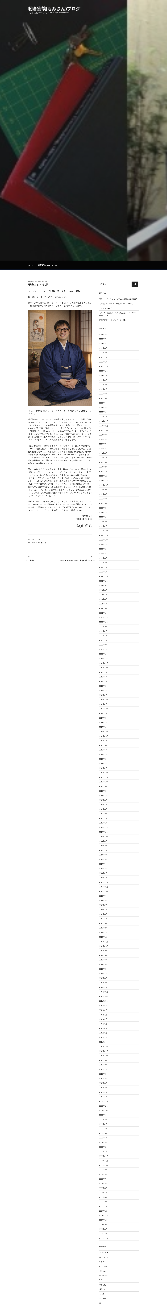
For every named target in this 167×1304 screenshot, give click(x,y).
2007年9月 (103, 1225)
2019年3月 (103, 686)
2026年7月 (103, 339)
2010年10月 (103, 1056)
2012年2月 (103, 983)
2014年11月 (103, 832)
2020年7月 (103, 631)
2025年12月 (103, 366)
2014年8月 (103, 846)
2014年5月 (103, 859)
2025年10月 (103, 376)
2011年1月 (103, 1042)
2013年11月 (103, 887)
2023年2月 (103, 522)
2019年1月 (103, 695)
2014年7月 (103, 850)
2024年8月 (103, 439)
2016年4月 (103, 754)
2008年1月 (103, 1206)
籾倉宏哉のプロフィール (47, 265)
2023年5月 (103, 508)
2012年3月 (103, 978)
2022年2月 (103, 567)
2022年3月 (103, 563)
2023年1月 (103, 526)
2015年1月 (103, 823)
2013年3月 (103, 923)
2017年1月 (103, 727)
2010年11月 (103, 1051)
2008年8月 (103, 1174)
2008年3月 (103, 1197)
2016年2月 (103, 764)
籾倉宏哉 (44, 281)
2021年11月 (103, 581)
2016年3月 (103, 759)
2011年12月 (103, 992)
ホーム (30, 265)
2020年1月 (103, 654)
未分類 (101, 1294)
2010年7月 (103, 1069)
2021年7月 (103, 595)
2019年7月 (103, 672)
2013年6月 (103, 910)
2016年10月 (103, 736)
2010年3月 (103, 1088)
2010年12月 (103, 1047)
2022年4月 (103, 558)
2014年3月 (103, 868)
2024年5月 (103, 453)
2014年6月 (103, 855)
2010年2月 (103, 1092)
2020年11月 (103, 622)
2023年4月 (103, 512)
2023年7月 (103, 499)
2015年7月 (103, 795)
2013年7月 (103, 905)
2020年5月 (103, 636)
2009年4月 (103, 1138)
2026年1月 (103, 362)
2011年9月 (103, 1005)
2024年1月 (103, 471)
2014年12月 (103, 827)
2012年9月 (103, 951)
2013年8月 (103, 900)
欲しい (101, 1303)
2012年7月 (103, 960)
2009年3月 (103, 1142)
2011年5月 (103, 1024)
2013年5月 (103, 914)
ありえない (103, 1257)
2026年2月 (103, 357)
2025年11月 (103, 371)
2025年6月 (103, 394)
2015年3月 (103, 814)
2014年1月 (103, 878)
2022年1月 (103, 572)
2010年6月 (103, 1074)
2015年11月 (103, 777)
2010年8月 (103, 1065)
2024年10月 (103, 430)
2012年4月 (103, 973)
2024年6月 (103, 449)
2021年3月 (103, 608)
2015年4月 (103, 809)
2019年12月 (103, 659)
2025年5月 (103, 398)
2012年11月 (103, 942)
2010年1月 (103, 1097)
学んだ (101, 1280)
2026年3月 (103, 353)
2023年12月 (103, 476)
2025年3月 (103, 407)
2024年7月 (103, 444)
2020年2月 (103, 649)
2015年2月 (103, 818)
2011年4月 (103, 1028)
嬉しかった (103, 1276)
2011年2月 (103, 1037)
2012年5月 (103, 969)
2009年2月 (103, 1147)
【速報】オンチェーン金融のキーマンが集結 (116, 304)
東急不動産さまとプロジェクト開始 (112, 320)
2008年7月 (103, 1179)
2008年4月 (103, 1193)
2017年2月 (103, 722)
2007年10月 (103, 1220)
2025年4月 (103, 403)
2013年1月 (103, 932)
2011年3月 (103, 1033)
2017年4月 (103, 713)
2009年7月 (103, 1124)
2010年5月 (103, 1078)
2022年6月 (103, 549)
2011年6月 (103, 1019)
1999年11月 (103, 1238)
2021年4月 (103, 604)
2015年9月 (103, 786)
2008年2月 (103, 1202)
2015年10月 (103, 782)
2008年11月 (103, 1161)
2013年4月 (103, 919)
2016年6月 (103, 745)
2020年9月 (103, 627)
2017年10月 (103, 709)
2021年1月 (103, 613)
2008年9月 (103, 1170)
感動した (102, 1285)
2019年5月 (103, 677)
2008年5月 (103, 1188)
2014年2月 (103, 873)
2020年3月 (103, 645)
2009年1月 (103, 1152)
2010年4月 (103, 1083)
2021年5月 (103, 599)
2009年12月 (103, 1101)
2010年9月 (103, 1060)
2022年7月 (103, 544)
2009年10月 (103, 1110)
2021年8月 (103, 590)
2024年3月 (103, 462)
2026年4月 (103, 348)
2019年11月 (103, 663)
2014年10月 (103, 837)
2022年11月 (103, 535)
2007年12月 (103, 1211)
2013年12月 (103, 882)
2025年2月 (103, 412)
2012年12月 (103, 937)
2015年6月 (103, 800)
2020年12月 (103, 617)
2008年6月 (103, 1183)
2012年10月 (103, 946)
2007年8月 (103, 1229)
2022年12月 (103, 531)
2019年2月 (103, 690)
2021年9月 (103, 586)
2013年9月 (103, 896)
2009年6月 (103, 1129)
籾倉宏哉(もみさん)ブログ (54, 8)
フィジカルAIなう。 (106, 308)
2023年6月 (103, 503)
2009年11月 (103, 1106)
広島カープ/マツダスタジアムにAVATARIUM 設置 (118, 299)
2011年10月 (103, 1001)
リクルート (103, 1266)
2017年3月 (103, 718)
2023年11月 (103, 481)
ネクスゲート (104, 1262)
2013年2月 (103, 928)
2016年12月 (103, 732)
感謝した (102, 1289)
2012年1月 (103, 987)
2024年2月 (103, 467)
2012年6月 (103, 964)
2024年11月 (103, 426)
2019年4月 (103, 681)
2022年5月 (103, 554)
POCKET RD (36, 539)
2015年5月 (103, 805)
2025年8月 (103, 385)
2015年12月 (103, 773)
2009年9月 (103, 1115)
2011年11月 (103, 996)
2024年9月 (103, 435)
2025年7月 (103, 389)
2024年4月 (103, 458)
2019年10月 (103, 668)
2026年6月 (103, 344)
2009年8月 (103, 1120)
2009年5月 (103, 1133)
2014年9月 (103, 841)
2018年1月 (103, 704)
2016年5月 (103, 750)
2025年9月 (103, 380)
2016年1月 (103, 768)
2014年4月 (103, 864)
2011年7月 (103, 1015)
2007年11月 (103, 1215)
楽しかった (103, 1298)
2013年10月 (103, 891)
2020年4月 (103, 640)
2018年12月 (103, 700)
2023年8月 (103, 494)
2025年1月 (103, 417)
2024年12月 (103, 421)
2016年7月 (103, 741)
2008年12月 (103, 1156)
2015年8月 (103, 791)
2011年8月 (103, 1010)
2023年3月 (103, 517)
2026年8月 (103, 334)
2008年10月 (103, 1165)
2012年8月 (103, 955)
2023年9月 (103, 490)
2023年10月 (103, 485)
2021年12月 (103, 576)
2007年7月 (103, 1234)
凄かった (102, 1271)
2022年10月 (103, 540)
